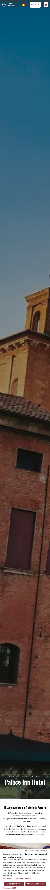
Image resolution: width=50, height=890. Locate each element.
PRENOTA (35, 5)
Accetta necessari (35, 884)
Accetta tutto (14, 884)
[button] (46, 4)
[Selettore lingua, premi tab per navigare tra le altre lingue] (23, 4)
